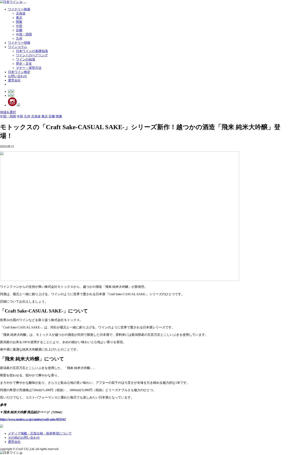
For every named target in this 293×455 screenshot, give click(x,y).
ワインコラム (17, 47)
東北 (19, 17)
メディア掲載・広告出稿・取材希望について (40, 433)
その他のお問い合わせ (24, 437)
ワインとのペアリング (32, 55)
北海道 (21, 13)
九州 (19, 38)
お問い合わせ (17, 76)
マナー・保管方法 (28, 67)
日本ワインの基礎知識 (32, 51)
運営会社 (14, 80)
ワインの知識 (25, 59)
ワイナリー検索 (19, 9)
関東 (19, 21)
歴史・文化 (24, 63)
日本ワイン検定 (19, 72)
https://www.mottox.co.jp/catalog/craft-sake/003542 (33, 419)
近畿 (19, 30)
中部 (19, 26)
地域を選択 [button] (8, 112)
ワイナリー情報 (19, 42)
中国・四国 (24, 34)
